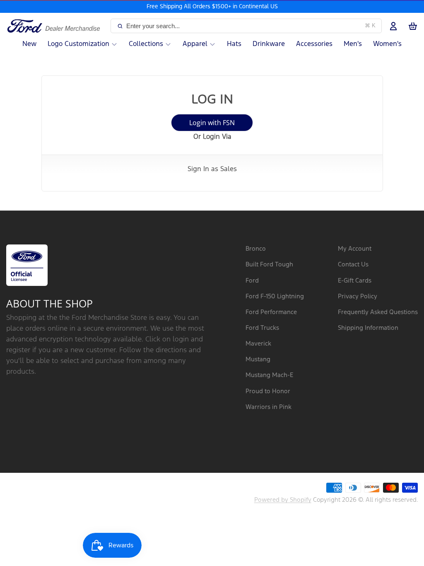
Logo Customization (78, 44)
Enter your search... (251, 25)
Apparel (195, 44)
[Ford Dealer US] (56, 26)
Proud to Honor (268, 391)
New (29, 44)
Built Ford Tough (269, 264)
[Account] (393, 26)
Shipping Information (368, 328)
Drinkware (269, 44)
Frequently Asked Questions (378, 312)
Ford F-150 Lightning (275, 296)
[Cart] (413, 26)
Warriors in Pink (269, 407)
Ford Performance (271, 312)
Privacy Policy (357, 296)
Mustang (258, 359)
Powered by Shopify (282, 500)
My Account (354, 249)
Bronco (256, 249)
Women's (387, 44)
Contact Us (353, 264)
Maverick (258, 343)
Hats (234, 44)
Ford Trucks (262, 328)
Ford (252, 280)
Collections (146, 44)
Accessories (314, 44)
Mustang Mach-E (269, 375)
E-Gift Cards (354, 280)
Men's (353, 44)
